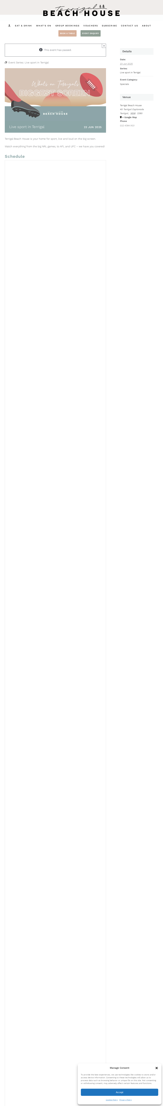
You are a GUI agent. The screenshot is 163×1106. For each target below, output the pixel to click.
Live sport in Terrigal (130, 72)
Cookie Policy (112, 1100)
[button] (156, 1068)
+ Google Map (129, 117)
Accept (119, 1092)
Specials (124, 84)
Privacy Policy (125, 1100)
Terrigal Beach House (131, 105)
